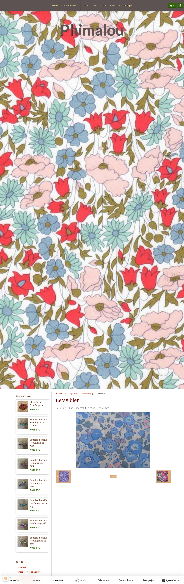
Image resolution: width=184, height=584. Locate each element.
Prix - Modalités (69, 5)
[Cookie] (6, 578)
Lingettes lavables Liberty (28, 572)
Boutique (128, 5)
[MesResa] (58, 580)
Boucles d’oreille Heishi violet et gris (38, 483)
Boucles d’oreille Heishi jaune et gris (38, 540)
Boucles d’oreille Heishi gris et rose (38, 442)
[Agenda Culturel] (171, 580)
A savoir (114, 5)
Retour (113, 477)
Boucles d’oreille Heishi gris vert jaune (38, 422)
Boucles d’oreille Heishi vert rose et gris (38, 503)
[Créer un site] (13, 580)
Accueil (55, 5)
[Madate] (35, 580)
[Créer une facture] (103, 580)
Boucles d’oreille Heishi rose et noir (38, 463)
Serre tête (21, 567)
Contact (86, 5)
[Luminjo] (148, 580)
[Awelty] (81, 580)
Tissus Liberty (87, 393)
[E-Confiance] (126, 580)
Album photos (100, 5)
